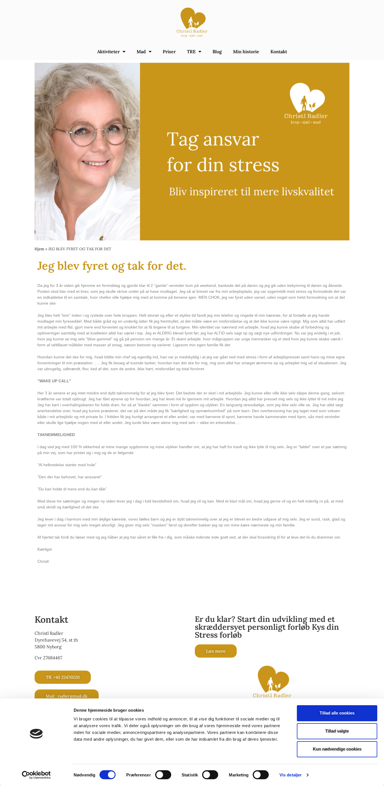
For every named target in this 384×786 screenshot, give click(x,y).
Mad (141, 51)
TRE (191, 51)
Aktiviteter (108, 51)
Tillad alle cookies (337, 713)
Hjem (39, 248)
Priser (169, 51)
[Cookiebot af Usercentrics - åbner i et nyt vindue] (36, 775)
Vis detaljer (290, 774)
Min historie (246, 51)
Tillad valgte (337, 731)
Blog (217, 51)
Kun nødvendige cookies (337, 749)
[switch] (163, 774)
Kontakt (278, 51)
